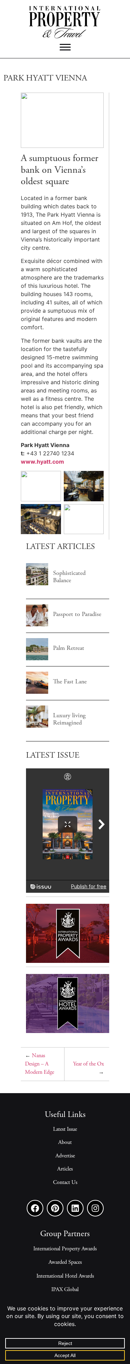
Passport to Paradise (37, 615)
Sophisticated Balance (37, 574)
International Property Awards (65, 1249)
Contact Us (65, 1182)
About (65, 1142)
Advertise (65, 1156)
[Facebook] (35, 1208)
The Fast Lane (37, 682)
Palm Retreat (37, 649)
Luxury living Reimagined (37, 716)
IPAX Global (65, 1289)
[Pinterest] (55, 1208)
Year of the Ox (88, 1064)
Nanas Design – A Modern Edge (39, 1064)
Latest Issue (65, 1129)
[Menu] (65, 47)
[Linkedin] (75, 1208)
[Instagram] (95, 1208)
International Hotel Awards (65, 1276)
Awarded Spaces (65, 1262)
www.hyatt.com (42, 461)
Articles (65, 1169)
